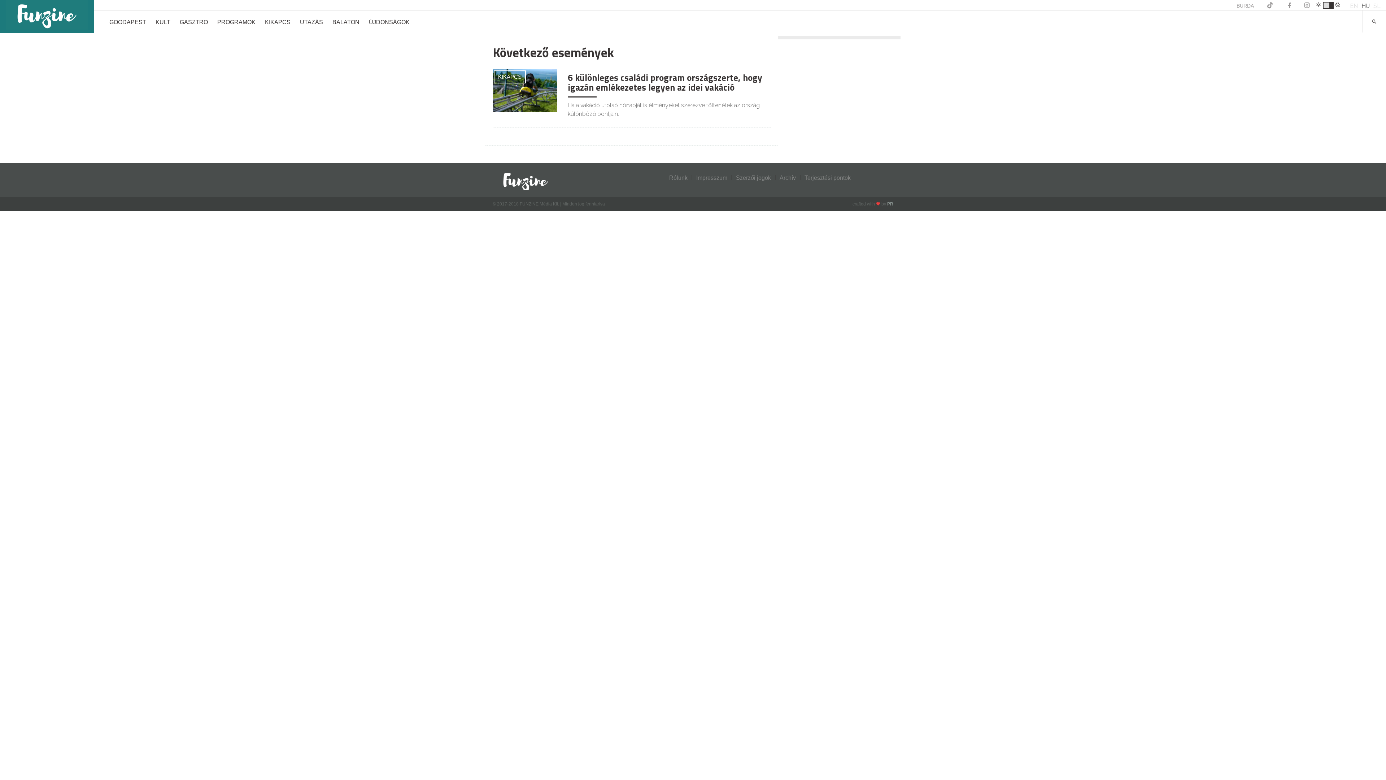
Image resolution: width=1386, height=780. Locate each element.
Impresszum (711, 178)
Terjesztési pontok (828, 178)
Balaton (345, 22)
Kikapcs (278, 22)
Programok (236, 22)
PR (890, 204)
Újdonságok (389, 22)
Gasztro (194, 22)
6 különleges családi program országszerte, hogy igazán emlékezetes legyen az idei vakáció (665, 83)
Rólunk (678, 178)
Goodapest (127, 22)
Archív (788, 178)
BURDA (1245, 6)
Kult (163, 22)
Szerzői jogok (753, 178)
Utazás (311, 22)
